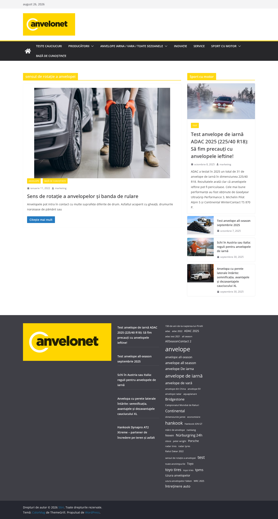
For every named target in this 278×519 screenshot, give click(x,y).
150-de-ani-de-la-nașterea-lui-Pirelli (184, 326)
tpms (199, 469)
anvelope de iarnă (183, 376)
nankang (191, 430)
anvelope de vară (178, 383)
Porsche (193, 441)
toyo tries (188, 470)
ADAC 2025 (191, 331)
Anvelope (34, 181)
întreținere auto (177, 486)
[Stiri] (28, 51)
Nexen (169, 435)
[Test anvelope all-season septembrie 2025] (200, 226)
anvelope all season (180, 362)
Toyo (190, 464)
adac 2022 (177, 331)
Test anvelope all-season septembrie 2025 (234, 223)
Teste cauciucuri (49, 46)
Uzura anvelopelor (177, 475)
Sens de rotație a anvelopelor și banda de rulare (82, 196)
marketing (61, 188)
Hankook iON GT (193, 423)
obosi (168, 441)
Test (195, 125)
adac (167, 331)
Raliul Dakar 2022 (174, 451)
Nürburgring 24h (189, 435)
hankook (174, 423)
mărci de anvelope (175, 430)
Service (199, 46)
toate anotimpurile (175, 463)
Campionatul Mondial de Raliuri (182, 405)
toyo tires (173, 469)
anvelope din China (175, 388)
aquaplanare (190, 394)
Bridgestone (175, 399)
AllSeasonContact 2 (178, 341)
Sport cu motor (223, 46)
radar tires (170, 446)
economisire (193, 417)
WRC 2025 (199, 481)
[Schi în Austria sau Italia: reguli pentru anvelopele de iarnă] (200, 250)
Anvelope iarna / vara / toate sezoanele (131, 46)
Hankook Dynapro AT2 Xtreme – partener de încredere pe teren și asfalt (136, 432)
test (201, 457)
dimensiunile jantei (175, 417)
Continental (175, 410)
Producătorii (78, 46)
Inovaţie (180, 46)
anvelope (177, 349)
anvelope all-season (178, 357)
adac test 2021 (172, 336)
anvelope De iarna (179, 368)
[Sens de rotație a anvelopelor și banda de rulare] (102, 133)
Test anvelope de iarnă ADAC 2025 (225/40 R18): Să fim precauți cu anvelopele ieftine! (219, 145)
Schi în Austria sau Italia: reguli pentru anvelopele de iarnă (234, 246)
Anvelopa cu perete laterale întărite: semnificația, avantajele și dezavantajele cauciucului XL (233, 277)
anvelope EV (194, 388)
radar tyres (184, 446)
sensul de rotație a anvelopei (180, 458)
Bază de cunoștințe (51, 56)
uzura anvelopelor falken (178, 481)
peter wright (179, 441)
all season (187, 336)
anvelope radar (173, 394)
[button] (91, 46)
